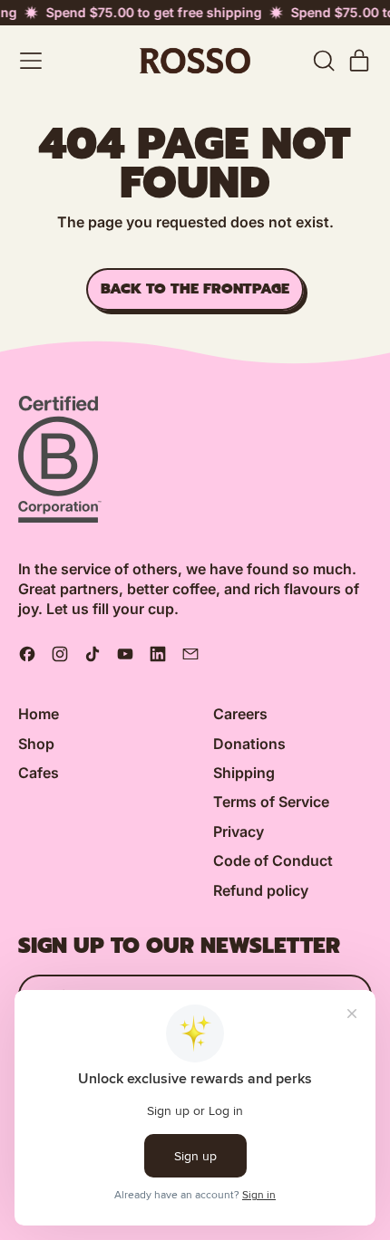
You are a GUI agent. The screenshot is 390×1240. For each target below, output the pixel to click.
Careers (240, 714)
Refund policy (260, 890)
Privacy (238, 831)
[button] (323, 60)
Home (38, 714)
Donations (249, 744)
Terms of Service (271, 802)
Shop (36, 744)
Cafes (38, 773)
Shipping (244, 773)
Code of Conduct (273, 860)
